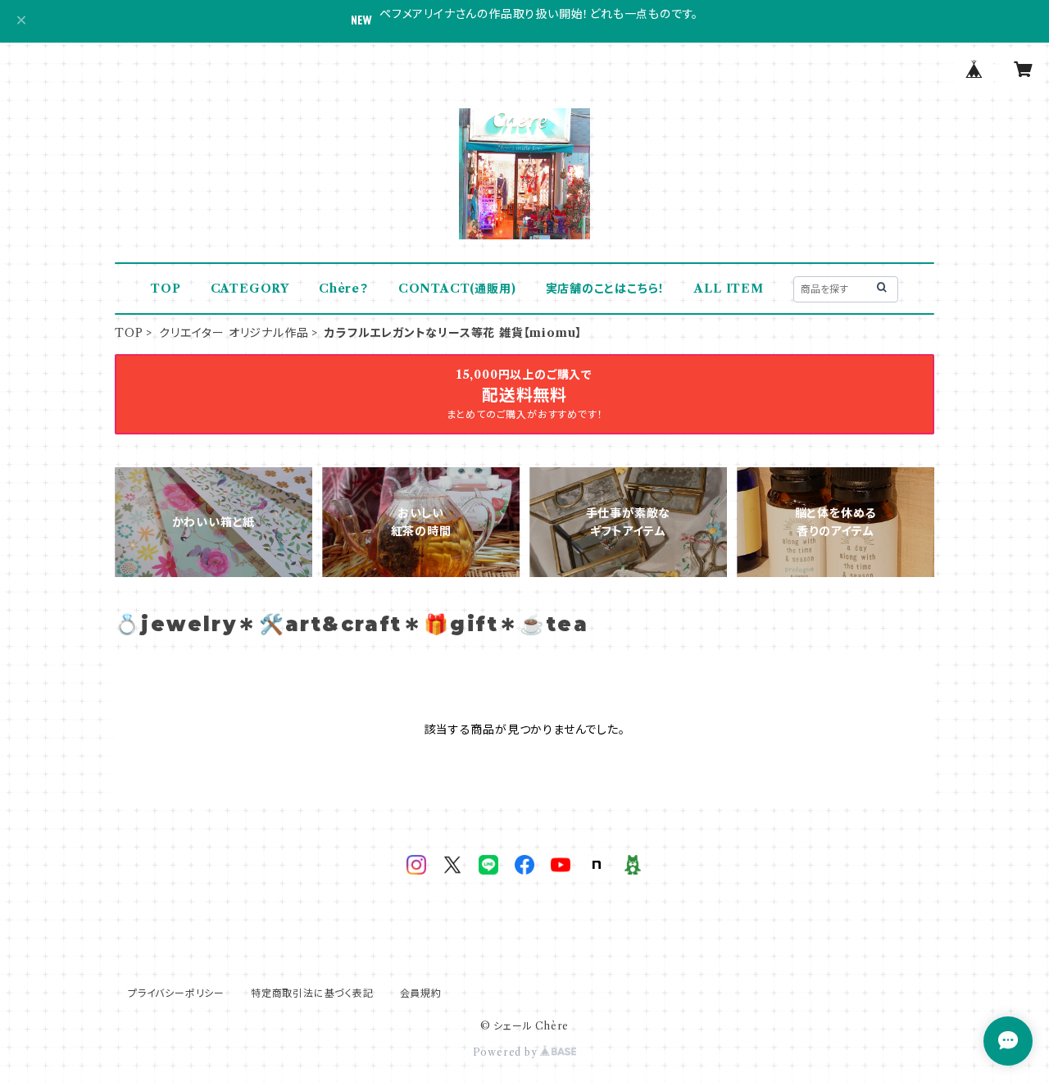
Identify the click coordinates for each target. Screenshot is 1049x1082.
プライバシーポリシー (176, 993)
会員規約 (421, 993)
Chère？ (344, 288)
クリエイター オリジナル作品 (233, 332)
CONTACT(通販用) (457, 288)
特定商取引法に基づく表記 (312, 993)
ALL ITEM (728, 288)
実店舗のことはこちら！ (605, 288)
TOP (165, 288)
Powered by (507, 1052)
